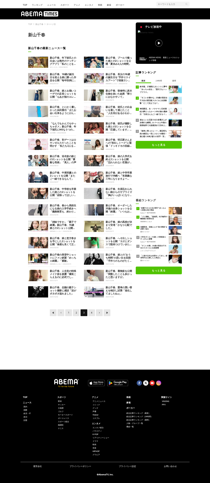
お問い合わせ (170, 466)
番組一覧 (130, 426)
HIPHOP (96, 451)
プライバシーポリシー (80, 466)
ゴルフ (60, 411)
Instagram (158, 383)
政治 (25, 417)
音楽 (94, 448)
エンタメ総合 (98, 427)
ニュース (51, 5)
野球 (60, 401)
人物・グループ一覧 (134, 423)
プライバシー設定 (127, 466)
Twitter (145, 383)
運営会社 (37, 466)
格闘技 (60, 425)
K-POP (95, 434)
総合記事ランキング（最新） (138, 413)
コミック (96, 404)
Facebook (139, 383)
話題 (25, 420)
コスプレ (96, 418)
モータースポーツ (65, 415)
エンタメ (89, 5)
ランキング (37, 5)
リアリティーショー (101, 438)
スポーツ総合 (63, 421)
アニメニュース (99, 401)
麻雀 (109, 5)
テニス (60, 428)
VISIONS (165, 401)
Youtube (152, 383)
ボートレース (63, 418)
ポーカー (120, 5)
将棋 (100, 5)
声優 (94, 411)
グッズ (95, 408)
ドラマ (95, 441)
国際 (25, 410)
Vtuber (96, 415)
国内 (25, 406)
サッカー (61, 404)
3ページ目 (51, 24)
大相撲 (60, 408)
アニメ (77, 5)
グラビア (96, 454)
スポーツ (64, 5)
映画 (94, 444)
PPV (164, 404)
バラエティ (97, 431)
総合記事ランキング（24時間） (139, 416)
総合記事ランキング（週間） (138, 420)
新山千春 (39, 24)
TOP (25, 5)
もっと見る (159, 144)
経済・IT (27, 413)
